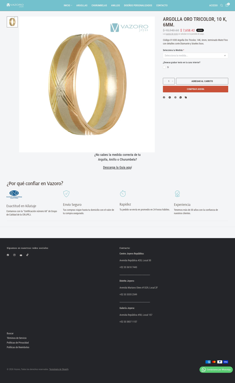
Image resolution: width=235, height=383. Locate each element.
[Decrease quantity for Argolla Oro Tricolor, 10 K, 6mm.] (165, 81)
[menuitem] (68, 5)
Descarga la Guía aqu (117, 167)
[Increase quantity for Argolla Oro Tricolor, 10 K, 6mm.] (173, 81)
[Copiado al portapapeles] (186, 97)
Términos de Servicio (17, 338)
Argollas (81, 5)
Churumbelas (99, 5)
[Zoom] (149, 22)
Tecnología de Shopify (59, 369)
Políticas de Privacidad (18, 342)
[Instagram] (16, 255)
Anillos (115, 5)
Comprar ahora (195, 89)
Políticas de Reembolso (18, 347)
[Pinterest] (176, 97)
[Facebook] (164, 97)
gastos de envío (172, 34)
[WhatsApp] (181, 97)
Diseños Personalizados (138, 5)
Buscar (10, 333)
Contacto (162, 5)
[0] (226, 5)
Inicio (67, 5)
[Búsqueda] (221, 5)
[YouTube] (23, 255)
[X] (170, 97)
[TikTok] (29, 255)
